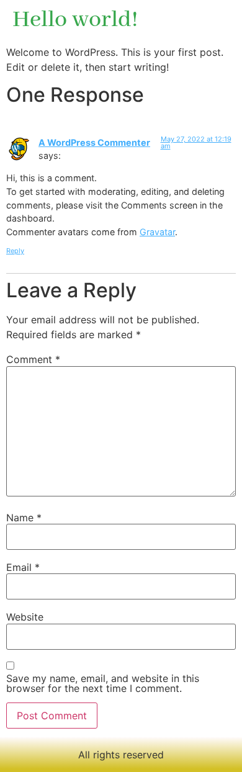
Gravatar (157, 232)
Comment (33, 359)
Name (24, 518)
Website (24, 617)
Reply (15, 250)
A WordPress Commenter (94, 142)
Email (23, 567)
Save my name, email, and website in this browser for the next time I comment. (102, 683)
